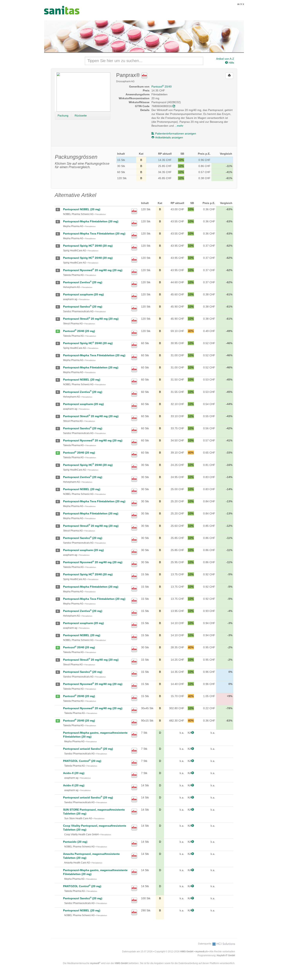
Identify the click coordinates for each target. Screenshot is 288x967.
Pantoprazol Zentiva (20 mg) (82, 282)
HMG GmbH (186, 951)
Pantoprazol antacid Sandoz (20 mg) (88, 748)
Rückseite (81, 115)
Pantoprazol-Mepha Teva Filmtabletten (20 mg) (94, 233)
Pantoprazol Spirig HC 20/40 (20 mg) (88, 245)
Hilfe (231, 62)
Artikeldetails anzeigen (169, 137)
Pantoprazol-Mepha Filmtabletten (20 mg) (90, 221)
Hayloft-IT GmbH (226, 955)
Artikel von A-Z (225, 58)
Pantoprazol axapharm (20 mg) (83, 294)
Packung (63, 115)
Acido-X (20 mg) (73, 773)
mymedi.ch (201, 951)
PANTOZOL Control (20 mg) (82, 760)
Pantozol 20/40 (161, 86)
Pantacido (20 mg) (75, 841)
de (238, 4)
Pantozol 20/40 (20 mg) (79, 331)
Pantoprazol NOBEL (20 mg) (81, 209)
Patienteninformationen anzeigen (175, 133)
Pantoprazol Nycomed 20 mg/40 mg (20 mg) (92, 270)
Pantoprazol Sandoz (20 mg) (82, 306)
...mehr (179, 125)
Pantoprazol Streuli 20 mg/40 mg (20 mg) (91, 318)
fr (241, 4)
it (243, 4)
